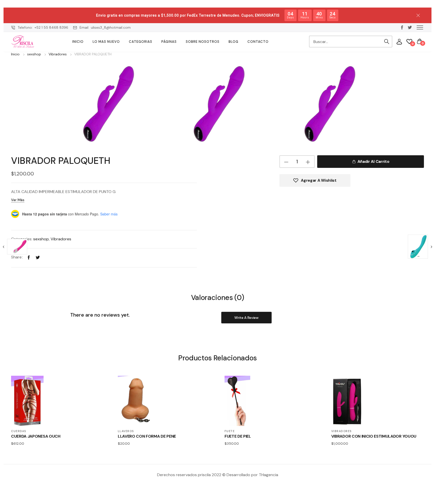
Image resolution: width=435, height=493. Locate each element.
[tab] (217, 297)
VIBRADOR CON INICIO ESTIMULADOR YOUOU (373, 436)
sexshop (34, 54)
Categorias (140, 42)
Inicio (78, 42)
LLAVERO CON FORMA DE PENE (147, 436)
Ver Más (17, 200)
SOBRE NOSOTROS (203, 42)
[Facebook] (29, 257)
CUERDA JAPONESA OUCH (35, 436)
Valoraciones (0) (217, 298)
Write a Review (246, 317)
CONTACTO (258, 42)
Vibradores (58, 54)
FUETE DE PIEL (238, 436)
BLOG (233, 42)
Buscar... (386, 41)
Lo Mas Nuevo (106, 42)
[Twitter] (38, 257)
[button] (420, 27)
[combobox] (345, 41)
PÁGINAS (169, 42)
